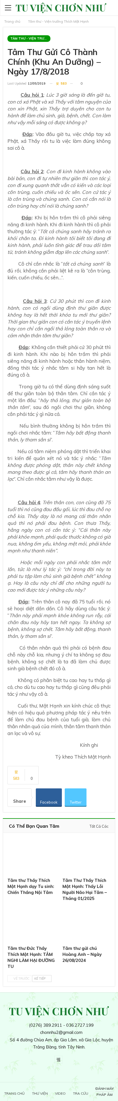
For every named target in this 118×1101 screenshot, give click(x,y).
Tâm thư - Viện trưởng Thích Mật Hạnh (30, 38)
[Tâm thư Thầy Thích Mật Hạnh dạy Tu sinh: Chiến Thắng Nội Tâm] (31, 856)
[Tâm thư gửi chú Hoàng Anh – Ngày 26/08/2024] (86, 924)
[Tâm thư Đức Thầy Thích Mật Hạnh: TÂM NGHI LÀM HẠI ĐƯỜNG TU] (31, 924)
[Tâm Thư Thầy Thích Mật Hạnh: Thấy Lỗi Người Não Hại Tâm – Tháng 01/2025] (86, 856)
